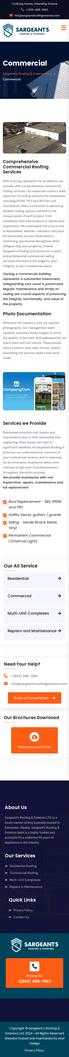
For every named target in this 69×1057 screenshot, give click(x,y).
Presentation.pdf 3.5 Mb (34, 747)
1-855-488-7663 (37, 9)
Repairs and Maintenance (32, 631)
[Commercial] (59, 596)
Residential (18, 578)
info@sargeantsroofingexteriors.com (37, 15)
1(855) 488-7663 (34, 981)
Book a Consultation (31, 698)
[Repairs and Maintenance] (59, 631)
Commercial (19, 596)
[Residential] (59, 578)
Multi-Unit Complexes (28, 613)
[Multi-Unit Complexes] (59, 613)
